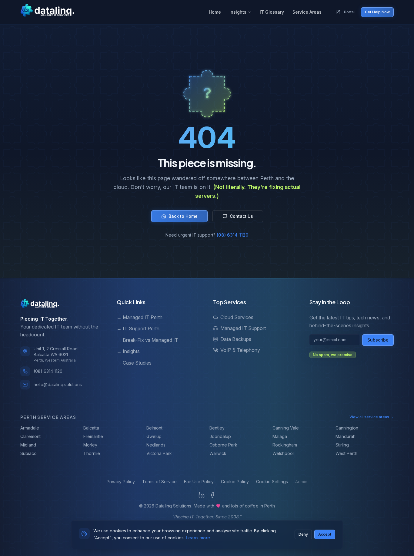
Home (215, 12)
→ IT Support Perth (138, 328)
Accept (324, 534)
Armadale (29, 427)
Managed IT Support (243, 328)
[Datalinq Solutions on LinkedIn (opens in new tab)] (202, 495)
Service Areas (307, 12)
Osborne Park (223, 444)
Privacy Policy (121, 481)
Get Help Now (377, 12)
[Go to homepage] (47, 10)
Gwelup (154, 436)
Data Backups (235, 339)
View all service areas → (371, 417)
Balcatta (91, 427)
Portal (349, 12)
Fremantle (93, 436)
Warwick (217, 453)
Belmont (154, 427)
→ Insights (128, 351)
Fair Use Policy (199, 481)
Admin (301, 481)
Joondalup (220, 436)
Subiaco (28, 453)
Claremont (30, 436)
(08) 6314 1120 (233, 235)
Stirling (342, 444)
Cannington (347, 427)
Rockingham (284, 444)
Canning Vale (285, 427)
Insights (237, 12)
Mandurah (346, 436)
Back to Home (183, 216)
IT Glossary (272, 12)
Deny (303, 534)
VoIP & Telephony (240, 350)
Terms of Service (159, 481)
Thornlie (91, 453)
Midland (28, 444)
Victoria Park (159, 453)
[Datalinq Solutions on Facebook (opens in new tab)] (212, 495)
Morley (90, 444)
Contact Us (241, 216)
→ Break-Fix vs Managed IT (147, 340)
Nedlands (155, 444)
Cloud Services (236, 317)
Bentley (217, 427)
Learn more (198, 537)
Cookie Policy (235, 481)
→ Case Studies (134, 363)
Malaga (279, 436)
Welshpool (283, 453)
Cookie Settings (272, 481)
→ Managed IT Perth (139, 317)
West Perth (346, 453)
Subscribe (378, 339)
